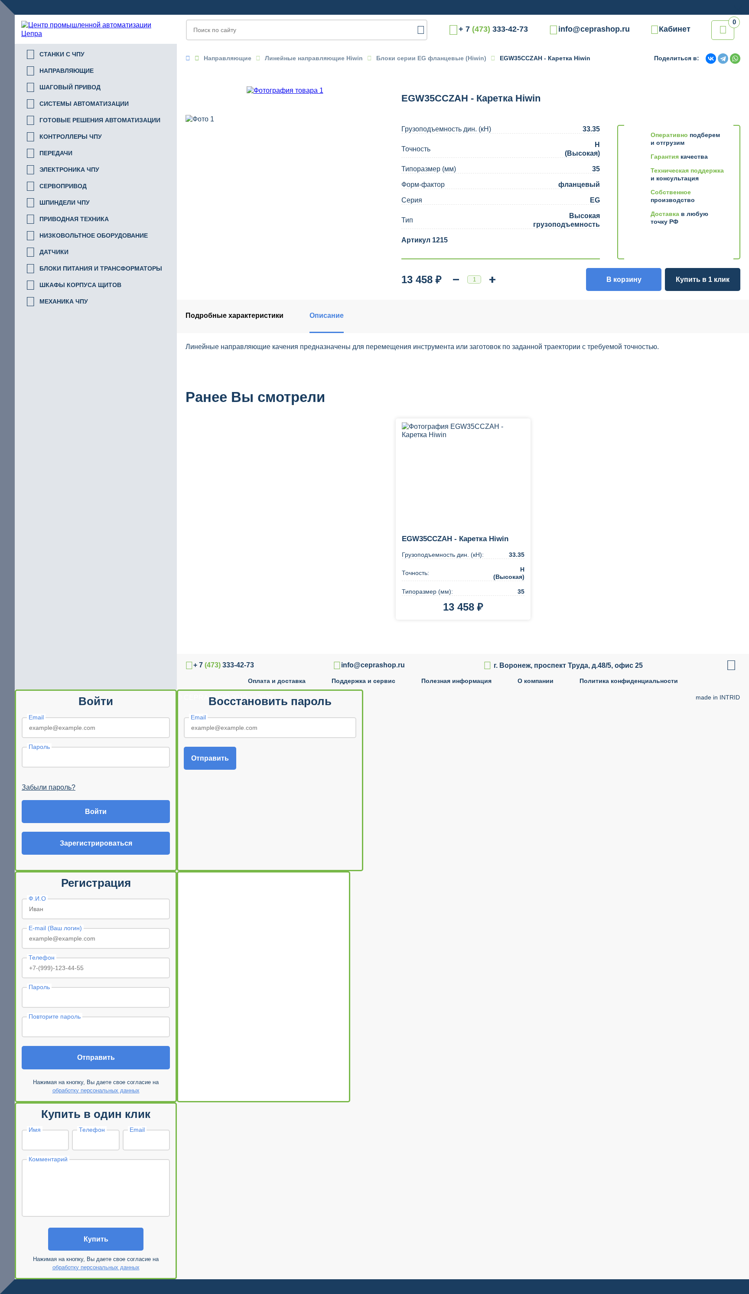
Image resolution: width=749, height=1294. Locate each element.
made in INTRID (718, 697)
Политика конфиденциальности (629, 680)
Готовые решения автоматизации (93, 120)
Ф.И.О (37, 898)
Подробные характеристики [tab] (234, 315)
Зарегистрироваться (96, 843)
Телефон (42, 957)
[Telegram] (723, 58)
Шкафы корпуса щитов (73, 285)
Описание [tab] (326, 315)
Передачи (49, 153)
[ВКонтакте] (711, 58)
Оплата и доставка (277, 680)
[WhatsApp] (735, 58)
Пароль (39, 746)
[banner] (96, 29)
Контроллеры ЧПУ (64, 137)
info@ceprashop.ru (594, 29)
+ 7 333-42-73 (493, 29)
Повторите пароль (55, 1016)
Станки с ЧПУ (55, 54)
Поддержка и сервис (363, 680)
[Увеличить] (492, 279)
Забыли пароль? (48, 787)
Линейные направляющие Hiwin (314, 58)
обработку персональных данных (96, 1090)
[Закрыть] (738, 9)
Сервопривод (56, 186)
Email (36, 717)
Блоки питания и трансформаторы (94, 268)
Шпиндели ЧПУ (58, 202)
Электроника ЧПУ (62, 169)
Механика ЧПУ (57, 301)
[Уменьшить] (456, 279)
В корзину (624, 279)
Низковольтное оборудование (87, 235)
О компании (536, 680)
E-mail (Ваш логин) (55, 928)
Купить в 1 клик (702, 279)
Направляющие (60, 71)
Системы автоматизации (77, 104)
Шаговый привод (63, 87)
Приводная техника (67, 219)
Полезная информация (456, 680)
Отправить (210, 758)
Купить (96, 1239)
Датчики (47, 252)
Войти (96, 811)
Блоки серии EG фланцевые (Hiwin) (431, 58)
